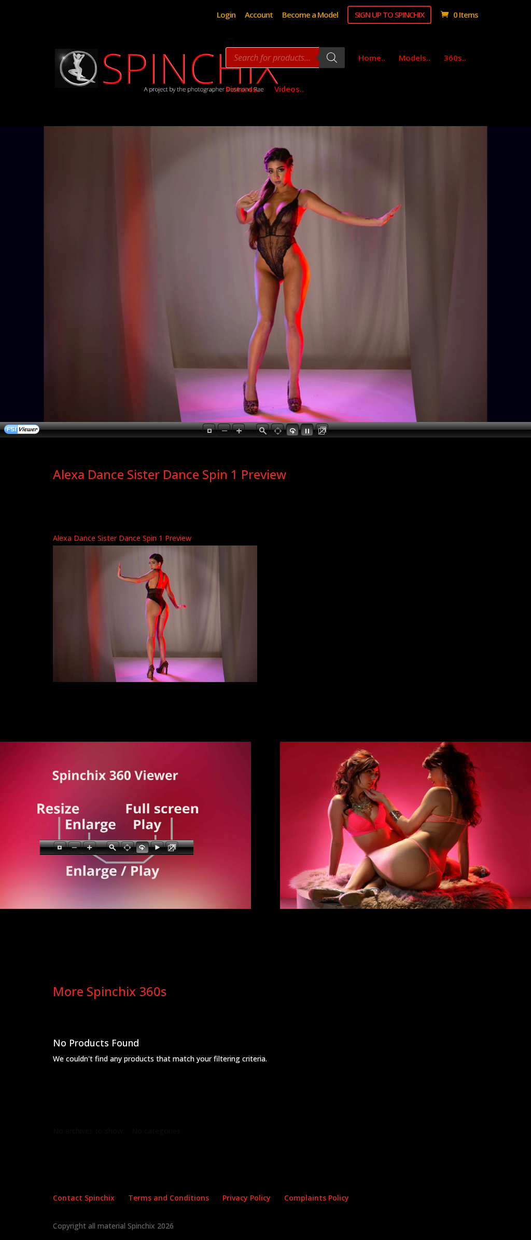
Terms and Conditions (168, 1198)
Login (226, 15)
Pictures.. (243, 89)
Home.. (371, 58)
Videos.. (289, 89)
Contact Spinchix (84, 1198)
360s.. (455, 58)
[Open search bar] (231, 43)
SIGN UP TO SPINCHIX (389, 14)
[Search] (332, 57)
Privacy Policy (246, 1198)
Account (259, 15)
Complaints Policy (316, 1198)
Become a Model (310, 15)
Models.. (414, 58)
